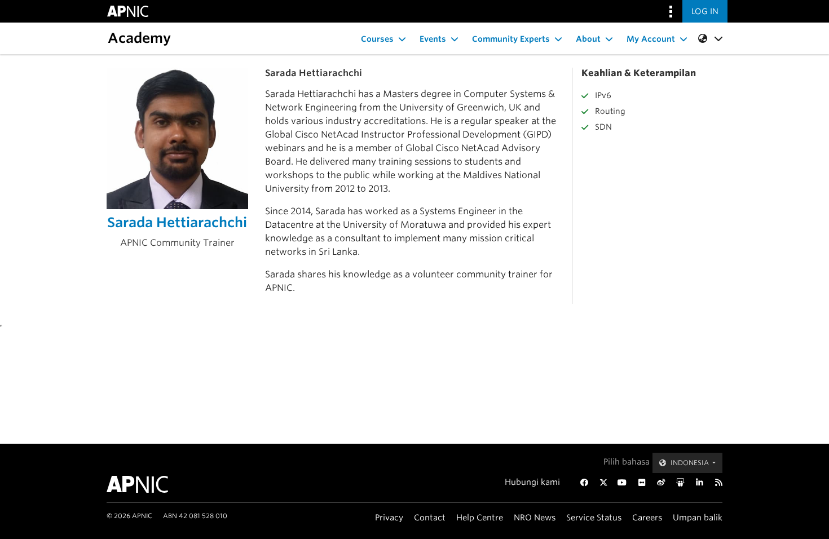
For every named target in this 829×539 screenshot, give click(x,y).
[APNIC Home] (151, 484)
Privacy (389, 517)
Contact (430, 517)
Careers (647, 517)
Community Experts (511, 38)
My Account (651, 38)
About (588, 38)
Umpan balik (697, 517)
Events (433, 38)
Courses (377, 38)
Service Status (593, 517)
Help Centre (479, 517)
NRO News (534, 517)
